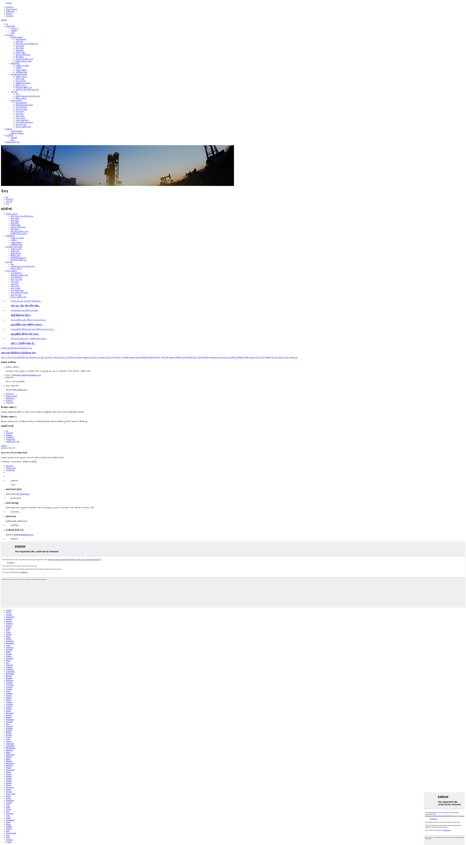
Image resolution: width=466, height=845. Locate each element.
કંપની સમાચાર (16, 131)
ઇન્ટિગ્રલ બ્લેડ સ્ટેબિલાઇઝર (27, 44)
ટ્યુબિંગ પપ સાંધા (22, 66)
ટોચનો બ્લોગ (11, 468)
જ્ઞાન (12, 140)
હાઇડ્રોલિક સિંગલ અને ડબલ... (25, 334)
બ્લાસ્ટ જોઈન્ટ (21, 70)
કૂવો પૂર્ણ (14, 92)
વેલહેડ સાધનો (16, 101)
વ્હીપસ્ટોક (19, 42)
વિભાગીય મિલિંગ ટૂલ (24, 87)
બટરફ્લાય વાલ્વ (22, 120)
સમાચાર (9, 129)
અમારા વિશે (10, 26)
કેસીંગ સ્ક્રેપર (21, 76)
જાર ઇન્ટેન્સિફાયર (23, 55)
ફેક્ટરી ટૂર (14, 28)
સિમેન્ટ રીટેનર (21, 98)
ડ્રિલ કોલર (20, 46)
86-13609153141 (20, 390)
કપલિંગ (18, 68)
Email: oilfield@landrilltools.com (28, 375)
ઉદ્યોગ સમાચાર (17, 133)
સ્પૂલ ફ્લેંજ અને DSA (24, 122)
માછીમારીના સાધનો (23, 83)
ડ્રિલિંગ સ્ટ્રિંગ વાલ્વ (24, 61)
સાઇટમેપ (9, 466)
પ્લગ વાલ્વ (20, 111)
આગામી (14, 138)
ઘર (7, 24)
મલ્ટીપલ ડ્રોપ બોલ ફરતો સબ (27, 90)
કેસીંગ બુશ (20, 79)
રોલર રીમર (20, 48)
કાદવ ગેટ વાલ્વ (21, 109)
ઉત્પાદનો (9, 35)
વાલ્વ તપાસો (20, 118)
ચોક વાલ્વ (19, 114)
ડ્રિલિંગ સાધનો (16, 37)
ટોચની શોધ (10, 470)
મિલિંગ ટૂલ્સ (20, 85)
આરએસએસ (21, 39)
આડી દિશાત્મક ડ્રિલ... (21, 315)
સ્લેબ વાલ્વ (20, 116)
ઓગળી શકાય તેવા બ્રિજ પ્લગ (28, 96)
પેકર (17, 94)
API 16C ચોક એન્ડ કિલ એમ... (25, 305)
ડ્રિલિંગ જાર (20, 52)
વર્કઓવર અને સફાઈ (19, 74)
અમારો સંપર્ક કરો (12, 142)
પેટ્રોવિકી (9, 135)
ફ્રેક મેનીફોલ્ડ (21, 107)
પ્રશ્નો (12, 33)
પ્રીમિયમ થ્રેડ (21, 72)
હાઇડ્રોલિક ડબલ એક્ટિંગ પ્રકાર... (27, 324)
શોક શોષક (20, 57)
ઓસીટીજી (15, 63)
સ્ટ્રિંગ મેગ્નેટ (21, 81)
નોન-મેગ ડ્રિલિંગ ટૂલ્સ (24, 59)
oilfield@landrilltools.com (23, 535)
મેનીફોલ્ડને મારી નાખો (24, 105)
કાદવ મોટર (20, 50)
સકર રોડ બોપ (21, 125)
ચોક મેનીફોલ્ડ (21, 103)
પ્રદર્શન (14, 31)
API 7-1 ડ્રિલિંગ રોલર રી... (23, 343)
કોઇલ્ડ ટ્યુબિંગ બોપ (23, 127)
